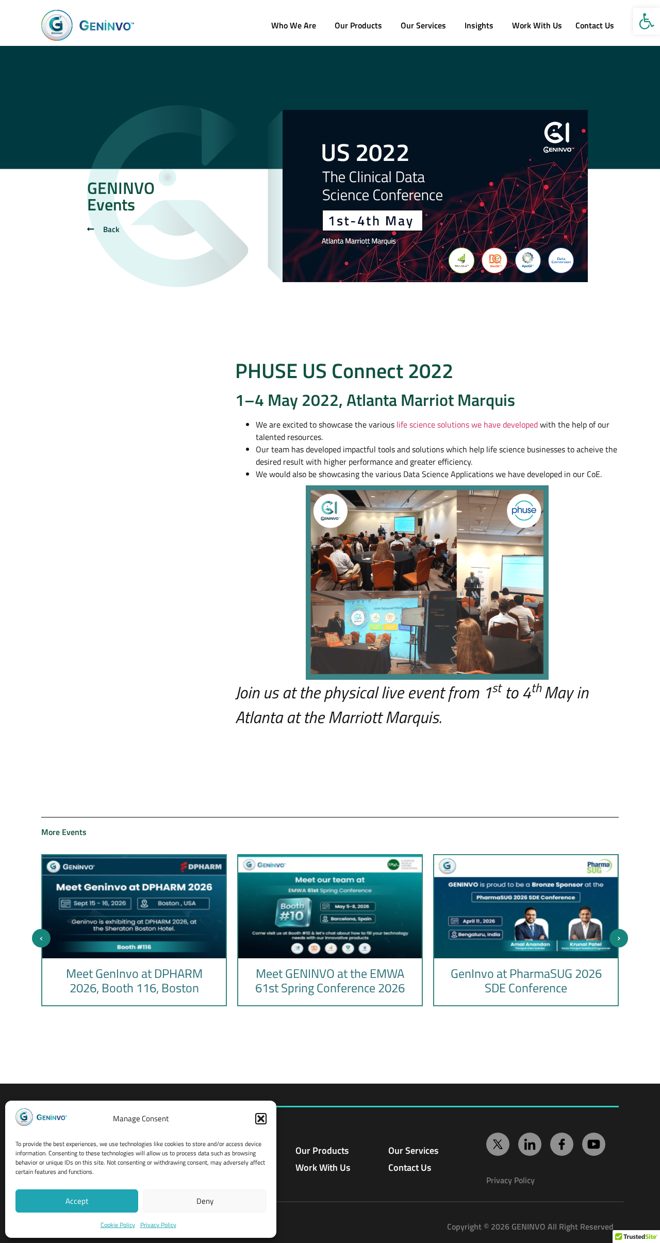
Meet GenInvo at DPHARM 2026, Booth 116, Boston (134, 980)
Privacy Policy (158, 1225)
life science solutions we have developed (467, 424)
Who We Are (293, 25)
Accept (76, 1201)
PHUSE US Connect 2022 (344, 370)
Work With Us (322, 1167)
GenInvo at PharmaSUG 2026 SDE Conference (526, 980)
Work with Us (537, 25)
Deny (204, 1201)
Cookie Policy (118, 1225)
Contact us (594, 25)
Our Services (423, 25)
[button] (646, 21)
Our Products (358, 25)
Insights (479, 25)
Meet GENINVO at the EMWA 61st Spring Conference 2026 (330, 980)
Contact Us (409, 1167)
